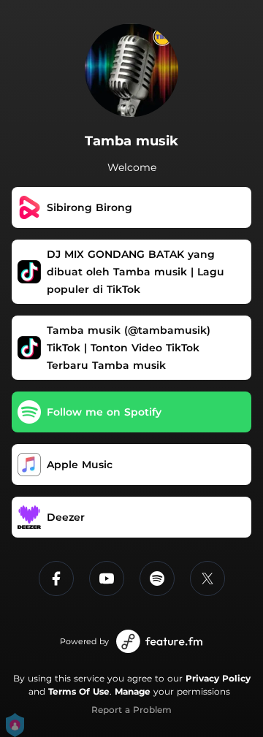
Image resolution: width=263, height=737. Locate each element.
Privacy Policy (218, 678)
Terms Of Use (79, 691)
